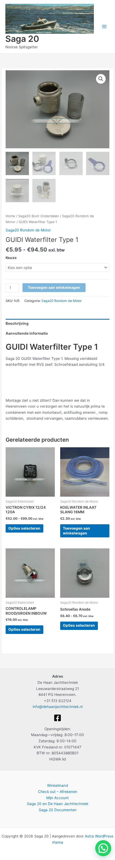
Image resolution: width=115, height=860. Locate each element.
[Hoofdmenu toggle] (104, 26)
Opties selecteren (24, 528)
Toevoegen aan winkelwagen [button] (76, 530)
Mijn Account (57, 798)
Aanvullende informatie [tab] (27, 333)
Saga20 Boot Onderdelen (38, 216)
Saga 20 (22, 39)
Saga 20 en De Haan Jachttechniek (57, 804)
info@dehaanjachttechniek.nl (58, 706)
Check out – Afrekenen (57, 791)
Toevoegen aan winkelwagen (54, 287)
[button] (101, 79)
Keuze (11, 258)
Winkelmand (57, 785)
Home (10, 216)
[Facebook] (57, 718)
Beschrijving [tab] (17, 323)
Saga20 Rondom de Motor (28, 230)
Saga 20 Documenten (57, 810)
